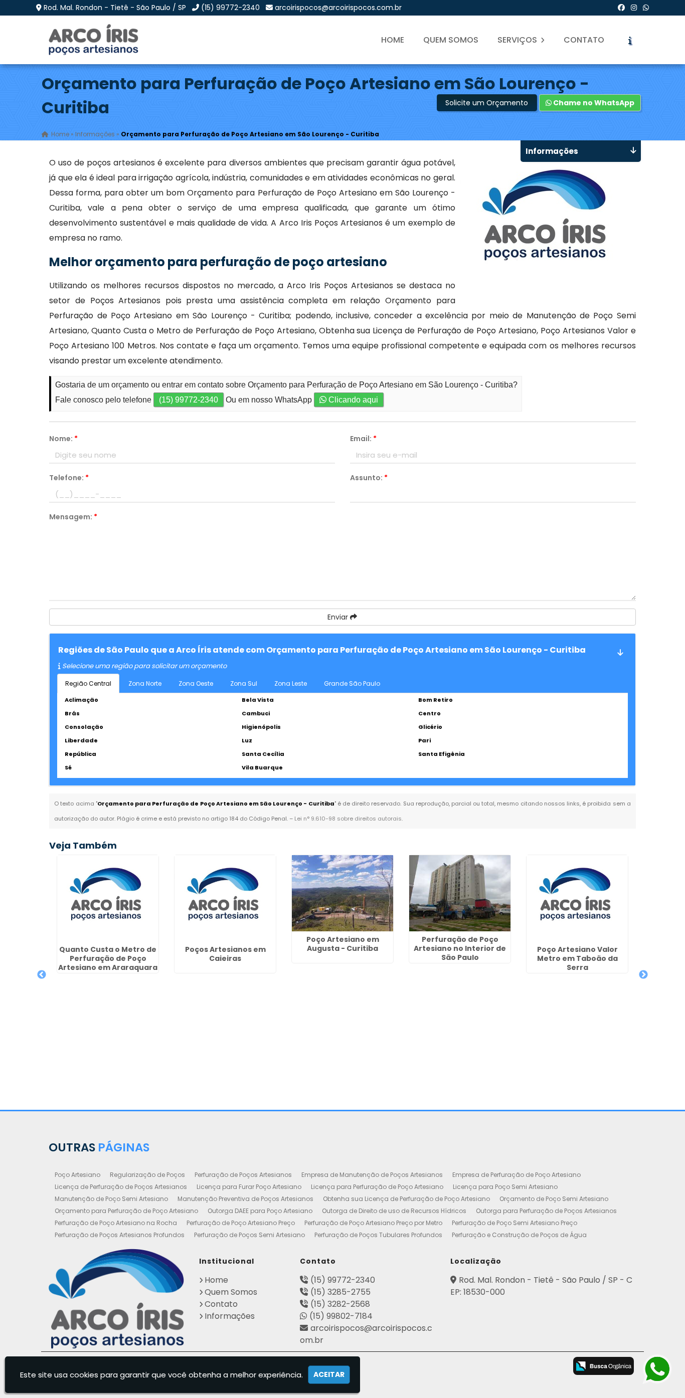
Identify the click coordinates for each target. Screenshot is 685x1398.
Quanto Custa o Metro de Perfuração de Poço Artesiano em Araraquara (107, 958)
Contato (584, 40)
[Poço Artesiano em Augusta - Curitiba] (342, 893)
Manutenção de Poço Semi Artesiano (111, 1198)
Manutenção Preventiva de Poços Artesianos (245, 1198)
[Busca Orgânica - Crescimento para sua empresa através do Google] (603, 1365)
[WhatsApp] (646, 8)
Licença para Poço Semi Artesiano (505, 1186)
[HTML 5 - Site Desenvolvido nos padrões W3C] (473, 1367)
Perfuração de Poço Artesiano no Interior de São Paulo (460, 948)
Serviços (518, 40)
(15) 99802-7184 (341, 1316)
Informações (230, 1316)
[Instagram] (634, 8)
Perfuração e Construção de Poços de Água (519, 1235)
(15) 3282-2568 (340, 1304)
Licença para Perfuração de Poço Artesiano (377, 1186)
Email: (363, 439)
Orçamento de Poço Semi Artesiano (553, 1198)
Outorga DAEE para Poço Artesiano (260, 1211)
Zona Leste (290, 683)
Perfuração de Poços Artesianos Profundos (120, 1235)
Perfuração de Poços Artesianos (243, 1174)
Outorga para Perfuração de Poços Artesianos (546, 1211)
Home (392, 40)
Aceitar (329, 1374)
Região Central (88, 683)
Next (643, 975)
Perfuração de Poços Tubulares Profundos (378, 1235)
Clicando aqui (352, 399)
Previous (42, 975)
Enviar (338, 617)
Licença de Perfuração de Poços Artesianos (121, 1186)
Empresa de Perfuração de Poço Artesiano (516, 1174)
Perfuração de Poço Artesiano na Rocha (116, 1223)
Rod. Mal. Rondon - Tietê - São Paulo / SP (115, 8)
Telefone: (69, 478)
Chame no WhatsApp (593, 103)
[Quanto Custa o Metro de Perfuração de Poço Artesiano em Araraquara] (107, 898)
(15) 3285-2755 (340, 1292)
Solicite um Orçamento (486, 103)
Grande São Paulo (352, 683)
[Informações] (629, 40)
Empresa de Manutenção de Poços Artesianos (372, 1174)
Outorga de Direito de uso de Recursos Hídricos (394, 1211)
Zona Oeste (196, 683)
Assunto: (369, 478)
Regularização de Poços (147, 1174)
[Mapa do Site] (444, 1364)
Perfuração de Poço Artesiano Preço (241, 1223)
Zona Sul (243, 683)
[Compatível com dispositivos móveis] (552, 1367)
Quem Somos (450, 40)
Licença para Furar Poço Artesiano (249, 1186)
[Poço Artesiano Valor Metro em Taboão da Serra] (577, 898)
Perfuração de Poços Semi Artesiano (249, 1235)
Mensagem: (73, 517)
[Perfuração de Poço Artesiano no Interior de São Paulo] (459, 893)
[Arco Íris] (117, 1299)
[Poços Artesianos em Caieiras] (225, 898)
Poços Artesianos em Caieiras (225, 953)
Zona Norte (144, 683)
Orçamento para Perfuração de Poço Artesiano (126, 1211)
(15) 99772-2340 (230, 8)
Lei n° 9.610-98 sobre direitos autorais (348, 819)
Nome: (63, 439)
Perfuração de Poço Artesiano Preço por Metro (373, 1223)
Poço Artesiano (77, 1174)
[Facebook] (621, 8)
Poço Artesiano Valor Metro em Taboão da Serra (577, 958)
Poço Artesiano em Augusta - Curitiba (342, 943)
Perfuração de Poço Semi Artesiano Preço (514, 1223)
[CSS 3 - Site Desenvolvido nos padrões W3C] (513, 1367)
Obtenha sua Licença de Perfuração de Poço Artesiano (406, 1198)
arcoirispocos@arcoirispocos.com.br (338, 8)
